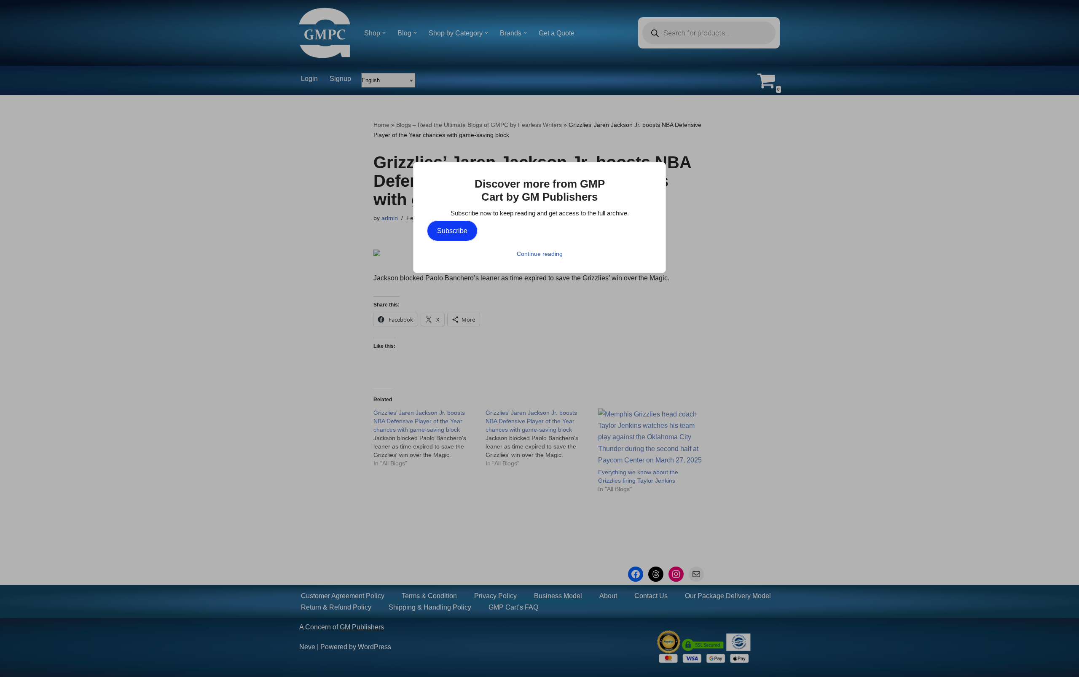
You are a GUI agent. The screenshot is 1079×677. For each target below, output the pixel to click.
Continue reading (540, 253)
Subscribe (452, 230)
